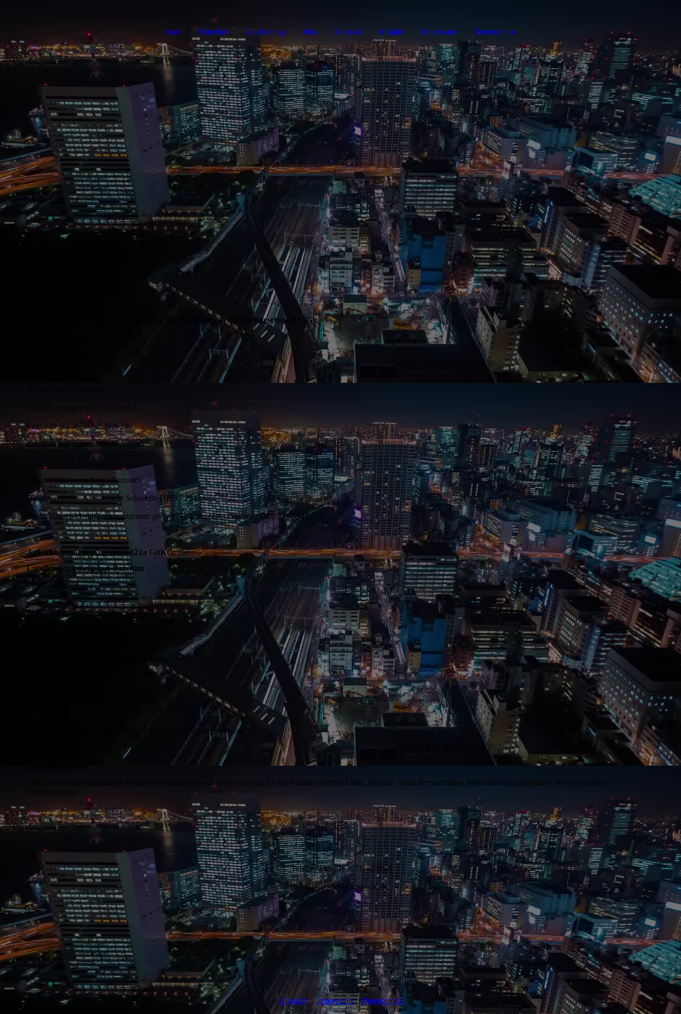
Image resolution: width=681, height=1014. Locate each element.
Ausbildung (265, 31)
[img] (340, 154)
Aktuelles (213, 31)
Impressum (439, 31)
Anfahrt (391, 31)
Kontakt (347, 31)
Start (172, 31)
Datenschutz (496, 31)
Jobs (309, 31)
